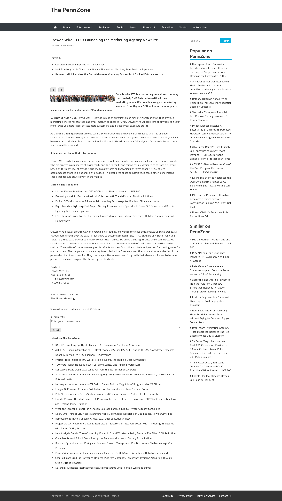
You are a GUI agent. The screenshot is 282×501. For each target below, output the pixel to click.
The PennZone (70, 10)
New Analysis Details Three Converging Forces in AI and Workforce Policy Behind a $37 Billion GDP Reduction (115, 433)
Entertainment (84, 27)
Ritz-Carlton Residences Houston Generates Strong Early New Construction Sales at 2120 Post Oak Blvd (210, 201)
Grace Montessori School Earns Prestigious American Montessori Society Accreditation (103, 438)
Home (66, 27)
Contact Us (225, 496)
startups (81, 122)
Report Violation (91, 309)
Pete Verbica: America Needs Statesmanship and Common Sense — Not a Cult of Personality (106, 394)
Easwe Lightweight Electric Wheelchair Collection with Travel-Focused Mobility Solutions (104, 196)
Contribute (167, 496)
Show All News (58, 309)
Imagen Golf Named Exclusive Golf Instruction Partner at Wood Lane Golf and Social (101, 389)
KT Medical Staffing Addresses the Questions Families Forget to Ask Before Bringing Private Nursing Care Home (210, 183)
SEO (132, 235)
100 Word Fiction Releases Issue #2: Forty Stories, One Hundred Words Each (98, 365)
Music (133, 27)
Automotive (200, 27)
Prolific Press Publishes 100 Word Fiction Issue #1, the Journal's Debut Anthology (100, 360)
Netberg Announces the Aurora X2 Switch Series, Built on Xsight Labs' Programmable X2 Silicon (108, 384)
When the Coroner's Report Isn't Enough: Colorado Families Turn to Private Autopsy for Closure (107, 409)
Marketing (104, 27)
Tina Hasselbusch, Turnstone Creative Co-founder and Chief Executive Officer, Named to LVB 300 (210, 366)
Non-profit (149, 27)
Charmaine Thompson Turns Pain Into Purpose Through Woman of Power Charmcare (209, 116)
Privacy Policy (185, 496)
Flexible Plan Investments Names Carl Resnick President (209, 378)
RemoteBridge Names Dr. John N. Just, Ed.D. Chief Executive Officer (92, 419)
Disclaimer (74, 309)
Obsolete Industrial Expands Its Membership (79, 64)
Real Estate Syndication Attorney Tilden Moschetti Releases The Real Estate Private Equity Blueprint (209, 332)
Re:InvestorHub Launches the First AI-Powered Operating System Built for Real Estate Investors (109, 74)
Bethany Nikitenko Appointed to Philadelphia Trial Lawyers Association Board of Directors (211, 103)
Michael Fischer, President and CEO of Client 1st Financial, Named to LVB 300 (97, 191)
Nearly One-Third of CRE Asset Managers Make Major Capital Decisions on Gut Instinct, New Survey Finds (113, 414)
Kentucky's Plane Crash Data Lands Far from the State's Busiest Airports (95, 369)
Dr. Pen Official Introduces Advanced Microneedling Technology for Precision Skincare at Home (107, 201)
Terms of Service (205, 496)
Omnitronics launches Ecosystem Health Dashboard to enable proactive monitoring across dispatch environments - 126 (210, 87)
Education (167, 27)
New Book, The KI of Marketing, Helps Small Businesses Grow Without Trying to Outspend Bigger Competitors (209, 316)
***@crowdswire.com (62, 279)
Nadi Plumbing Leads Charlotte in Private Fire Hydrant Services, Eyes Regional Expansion (104, 69)
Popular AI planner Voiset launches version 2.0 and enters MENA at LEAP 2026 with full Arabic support (111, 453)
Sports (183, 27)
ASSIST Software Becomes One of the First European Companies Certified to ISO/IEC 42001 (210, 168)
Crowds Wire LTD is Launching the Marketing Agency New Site (104, 40)
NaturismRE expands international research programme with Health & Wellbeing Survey (103, 468)
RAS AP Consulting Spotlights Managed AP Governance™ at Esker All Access (97, 345)
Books (120, 27)
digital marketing (124, 161)
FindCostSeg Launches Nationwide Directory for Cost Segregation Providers (210, 301)
